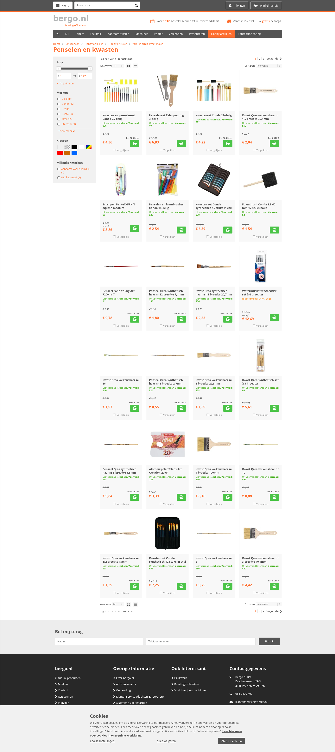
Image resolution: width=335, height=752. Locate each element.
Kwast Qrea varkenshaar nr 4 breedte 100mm (214, 470)
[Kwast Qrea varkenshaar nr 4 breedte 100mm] (214, 444)
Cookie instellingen (102, 741)
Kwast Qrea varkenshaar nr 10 (260, 470)
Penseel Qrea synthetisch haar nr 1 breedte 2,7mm (166, 381)
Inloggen (63, 703)
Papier (158, 34)
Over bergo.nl (125, 678)
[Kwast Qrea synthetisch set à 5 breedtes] (260, 355)
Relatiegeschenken (186, 684)
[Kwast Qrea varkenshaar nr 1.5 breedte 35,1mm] (260, 90)
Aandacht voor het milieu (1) (75, 170)
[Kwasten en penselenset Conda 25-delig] (121, 90)
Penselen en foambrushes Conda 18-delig (166, 206)
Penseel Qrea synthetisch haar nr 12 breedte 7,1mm (166, 292)
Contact (63, 690)
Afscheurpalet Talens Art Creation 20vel (165, 470)
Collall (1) (67, 98)
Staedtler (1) (69, 124)
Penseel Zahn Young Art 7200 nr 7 (119, 292)
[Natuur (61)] (67, 153)
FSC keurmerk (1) (71, 177)
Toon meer (65, 131)
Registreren (65, 696)
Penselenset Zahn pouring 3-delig (166, 117)
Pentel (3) (67, 114)
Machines (142, 34)
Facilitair (95, 34)
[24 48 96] (118, 66)
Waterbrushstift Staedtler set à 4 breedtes (259, 292)
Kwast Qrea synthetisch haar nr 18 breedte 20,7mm (214, 292)
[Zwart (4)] (74, 147)
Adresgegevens (126, 684)
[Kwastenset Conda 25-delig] (214, 90)
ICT (67, 34)
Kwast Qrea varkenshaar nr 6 (214, 559)
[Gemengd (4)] (89, 147)
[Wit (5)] (81, 147)
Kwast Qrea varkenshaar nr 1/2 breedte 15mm (121, 559)
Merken (63, 684)
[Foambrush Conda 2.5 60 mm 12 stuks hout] (260, 179)
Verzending (123, 690)
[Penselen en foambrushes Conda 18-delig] (167, 179)
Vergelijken (123, 150)
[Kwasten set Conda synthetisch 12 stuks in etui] (167, 533)
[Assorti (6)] (60, 147)
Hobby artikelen (221, 34)
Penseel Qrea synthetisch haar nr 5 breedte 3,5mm (119, 470)
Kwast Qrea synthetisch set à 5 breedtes (260, 381)
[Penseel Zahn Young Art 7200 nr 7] (121, 266)
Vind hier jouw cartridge (190, 690)
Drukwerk (180, 678)
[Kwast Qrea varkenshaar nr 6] (214, 533)
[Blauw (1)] (74, 153)
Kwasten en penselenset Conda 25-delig (119, 117)
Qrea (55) (67, 119)
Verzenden (176, 34)
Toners (79, 34)
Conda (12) (68, 104)
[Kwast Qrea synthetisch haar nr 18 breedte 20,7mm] (214, 266)
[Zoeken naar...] (136, 5)
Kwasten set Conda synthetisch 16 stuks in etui (214, 206)
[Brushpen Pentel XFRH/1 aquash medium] (121, 179)
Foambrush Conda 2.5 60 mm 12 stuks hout (258, 206)
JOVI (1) (66, 109)
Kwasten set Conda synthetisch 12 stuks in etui (167, 559)
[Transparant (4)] (67, 147)
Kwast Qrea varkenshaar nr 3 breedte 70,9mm (260, 559)
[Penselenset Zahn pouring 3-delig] (167, 90)
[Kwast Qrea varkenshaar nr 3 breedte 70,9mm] (260, 533)
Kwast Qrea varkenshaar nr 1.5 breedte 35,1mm (260, 117)
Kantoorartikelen (118, 34)
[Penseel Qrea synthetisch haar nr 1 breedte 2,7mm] (167, 355)
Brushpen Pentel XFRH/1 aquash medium (119, 206)
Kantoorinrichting (249, 34)
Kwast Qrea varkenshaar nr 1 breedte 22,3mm (214, 381)
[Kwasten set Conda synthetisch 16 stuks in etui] (214, 179)
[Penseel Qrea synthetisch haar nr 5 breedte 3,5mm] (121, 444)
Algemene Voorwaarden (131, 703)
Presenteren (197, 34)
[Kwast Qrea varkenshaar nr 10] (260, 444)
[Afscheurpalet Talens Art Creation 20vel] (167, 444)
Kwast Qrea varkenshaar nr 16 (121, 381)
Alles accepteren (231, 741)
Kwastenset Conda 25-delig (214, 115)
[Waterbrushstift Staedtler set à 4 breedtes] (260, 266)
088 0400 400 (243, 693)
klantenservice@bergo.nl (251, 702)
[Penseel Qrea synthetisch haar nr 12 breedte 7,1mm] (167, 266)
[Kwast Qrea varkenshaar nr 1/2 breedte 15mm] (121, 533)
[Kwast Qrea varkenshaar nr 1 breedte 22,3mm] (214, 355)
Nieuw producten (69, 678)
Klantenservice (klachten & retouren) (140, 696)
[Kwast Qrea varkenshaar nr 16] (121, 355)
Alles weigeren (166, 741)
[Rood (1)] (60, 153)
